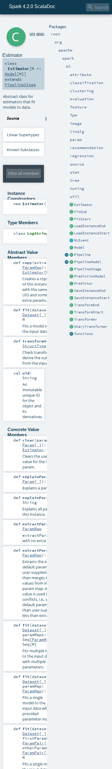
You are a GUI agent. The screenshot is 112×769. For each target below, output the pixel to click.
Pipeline (82, 255)
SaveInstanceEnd (89, 291)
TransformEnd (86, 305)
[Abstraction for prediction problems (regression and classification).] (71, 283)
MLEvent (81, 240)
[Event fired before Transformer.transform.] (71, 312)
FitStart (82, 219)
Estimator (83, 205)
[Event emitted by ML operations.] (71, 240)
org (32, 33)
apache (42, 33)
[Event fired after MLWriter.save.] (71, 291)
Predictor (83, 283)
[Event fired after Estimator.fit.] (71, 212)
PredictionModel (89, 276)
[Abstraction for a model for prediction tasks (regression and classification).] (71, 276)
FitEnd (80, 212)
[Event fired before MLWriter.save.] (71, 298)
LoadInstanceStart (92, 233)
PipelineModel (87, 262)
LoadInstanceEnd (89, 226)
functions (83, 334)
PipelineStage (87, 269)
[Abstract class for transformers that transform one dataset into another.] (71, 319)
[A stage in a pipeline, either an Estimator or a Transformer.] (71, 269)
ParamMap (32, 267)
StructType (34, 345)
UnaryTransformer (91, 326)
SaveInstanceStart (92, 298)
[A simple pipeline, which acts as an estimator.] (71, 255)
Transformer (85, 319)
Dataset (30, 314)
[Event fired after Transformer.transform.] (71, 305)
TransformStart (88, 312)
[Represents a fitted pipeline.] (71, 262)
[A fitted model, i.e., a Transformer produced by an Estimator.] (71, 247)
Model (79, 247)
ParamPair (33, 743)
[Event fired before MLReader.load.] (71, 233)
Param (28, 444)
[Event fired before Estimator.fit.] (71, 219)
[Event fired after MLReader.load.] (71, 226)
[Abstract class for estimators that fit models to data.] (71, 205)
